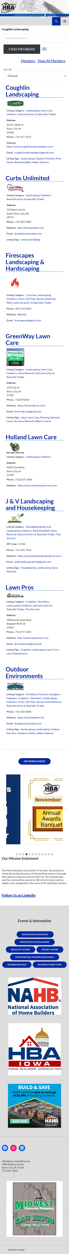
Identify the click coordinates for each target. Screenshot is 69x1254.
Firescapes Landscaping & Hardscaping (25, 262)
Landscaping (32, 110)
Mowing (44, 417)
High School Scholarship (34, 942)
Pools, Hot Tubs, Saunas (31, 298)
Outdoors (12, 114)
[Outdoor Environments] (15, 685)
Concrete (31, 295)
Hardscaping (27, 729)
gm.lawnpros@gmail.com (28, 643)
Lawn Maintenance (17, 653)
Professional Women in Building (34, 957)
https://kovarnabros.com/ (31, 405)
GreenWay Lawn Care (28, 339)
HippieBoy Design (16, 1249)
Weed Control (43, 421)
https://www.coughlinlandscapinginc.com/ (30, 146)
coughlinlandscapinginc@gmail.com (34, 152)
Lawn (23, 417)
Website (21, 314)
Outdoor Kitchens (45, 158)
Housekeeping (28, 567)
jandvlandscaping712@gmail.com (32, 561)
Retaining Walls (22, 162)
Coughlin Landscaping (22, 91)
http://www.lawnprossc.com (32, 637)
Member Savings (17, 964)
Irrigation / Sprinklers (37, 601)
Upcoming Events (34, 761)
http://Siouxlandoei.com (30, 227)
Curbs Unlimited (27, 178)
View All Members (51, 61)
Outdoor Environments (24, 672)
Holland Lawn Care (31, 436)
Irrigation (26, 649)
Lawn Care (46, 110)
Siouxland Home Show (35, 934)
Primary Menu (65, 21)
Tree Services (32, 609)
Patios (32, 733)
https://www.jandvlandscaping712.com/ (39, 555)
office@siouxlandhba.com (16, 1161)
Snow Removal (26, 373)
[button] (17, 854)
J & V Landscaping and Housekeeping (30, 504)
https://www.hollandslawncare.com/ (37, 485)
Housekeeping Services (38, 526)
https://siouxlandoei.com (30, 717)
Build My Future (20, 949)
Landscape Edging (30, 239)
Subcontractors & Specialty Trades (37, 114)
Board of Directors (49, 964)
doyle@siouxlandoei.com (28, 233)
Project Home (50, 949)
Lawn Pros (20, 587)
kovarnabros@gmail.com (28, 411)
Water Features (40, 162)
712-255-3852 (10, 1170)
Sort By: (8, 69)
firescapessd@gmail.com (27, 320)
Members (28, 61)
